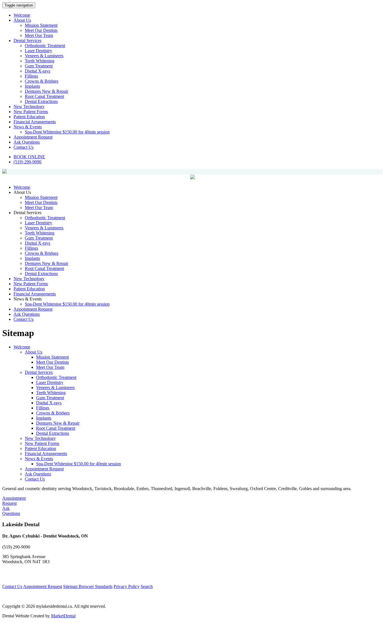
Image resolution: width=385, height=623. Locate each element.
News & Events (28, 126)
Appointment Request (33, 137)
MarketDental (63, 615)
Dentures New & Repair (46, 91)
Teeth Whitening (39, 60)
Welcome (22, 15)
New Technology (29, 106)
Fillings (31, 76)
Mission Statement (41, 25)
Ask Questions (27, 142)
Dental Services (27, 40)
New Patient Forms (31, 111)
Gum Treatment (39, 65)
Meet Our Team (39, 35)
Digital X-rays (37, 71)
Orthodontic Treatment (45, 45)
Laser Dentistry (38, 50)
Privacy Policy (127, 586)
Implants (32, 86)
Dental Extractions (41, 101)
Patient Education (29, 116)
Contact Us (24, 147)
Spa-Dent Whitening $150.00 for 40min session (67, 132)
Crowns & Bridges (41, 81)
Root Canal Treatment (44, 96)
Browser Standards (95, 586)
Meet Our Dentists (41, 30)
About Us (22, 20)
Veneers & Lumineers (44, 55)
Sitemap (71, 586)
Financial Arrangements (35, 121)
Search (147, 586)
